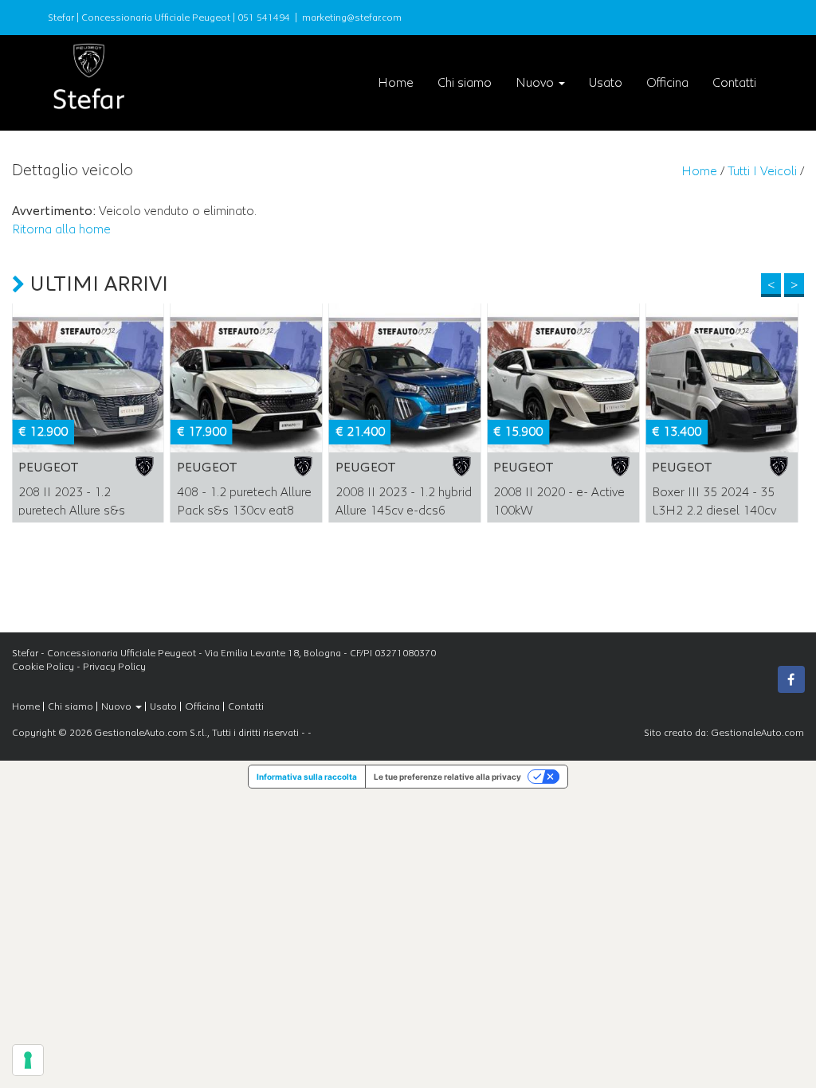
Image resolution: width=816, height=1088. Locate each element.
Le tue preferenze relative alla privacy (447, 776)
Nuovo (536, 82)
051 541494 (263, 17)
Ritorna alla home (61, 229)
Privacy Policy (114, 666)
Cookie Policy (43, 666)
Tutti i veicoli (762, 171)
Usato (605, 82)
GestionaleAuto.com (757, 733)
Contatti (734, 82)
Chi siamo (464, 82)
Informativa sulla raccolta (307, 776)
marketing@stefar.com (352, 17)
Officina (667, 82)
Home (396, 82)
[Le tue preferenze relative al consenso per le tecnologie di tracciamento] (28, 1060)
